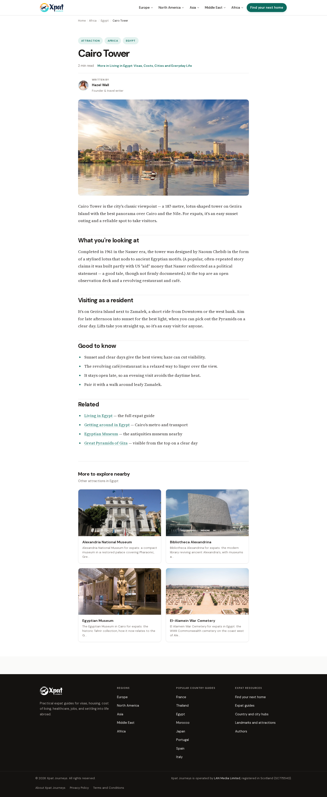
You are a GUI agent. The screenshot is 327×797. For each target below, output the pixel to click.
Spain (180, 748)
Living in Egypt (98, 415)
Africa (235, 8)
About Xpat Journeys (50, 788)
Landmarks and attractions (255, 723)
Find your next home (266, 8)
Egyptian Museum (101, 434)
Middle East (213, 8)
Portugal (182, 740)
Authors (241, 731)
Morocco (183, 723)
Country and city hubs (251, 714)
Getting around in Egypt (107, 425)
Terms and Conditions (108, 788)
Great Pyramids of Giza (106, 443)
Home (82, 20)
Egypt (105, 20)
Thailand (182, 706)
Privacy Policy (79, 788)
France (181, 697)
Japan (180, 731)
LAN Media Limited (227, 778)
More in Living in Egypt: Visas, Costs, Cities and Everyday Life (144, 66)
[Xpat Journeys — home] (52, 7)
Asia (193, 8)
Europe (144, 8)
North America (170, 8)
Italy (179, 757)
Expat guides (244, 706)
